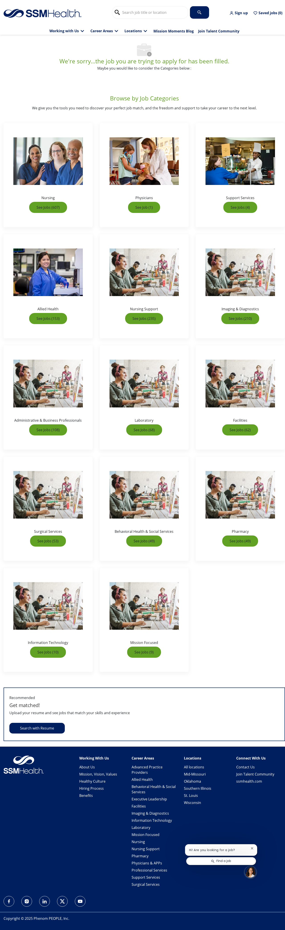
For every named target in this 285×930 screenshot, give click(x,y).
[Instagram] (26, 901)
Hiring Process (91, 788)
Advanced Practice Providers (147, 770)
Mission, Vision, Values (98, 774)
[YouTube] (80, 901)
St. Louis (191, 795)
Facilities (139, 806)
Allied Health (142, 779)
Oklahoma (192, 781)
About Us (87, 767)
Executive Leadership (149, 799)
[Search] (199, 12)
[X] (62, 901)
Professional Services (149, 870)
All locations (194, 767)
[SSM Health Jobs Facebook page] (9, 901)
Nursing (138, 841)
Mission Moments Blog (173, 31)
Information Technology (152, 820)
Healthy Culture (92, 781)
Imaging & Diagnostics (150, 813)
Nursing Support (146, 848)
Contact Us (245, 767)
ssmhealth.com (249, 781)
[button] (238, 13)
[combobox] (150, 12)
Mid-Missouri (195, 774)
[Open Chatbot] (250, 872)
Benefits (86, 795)
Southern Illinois (197, 788)
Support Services (146, 877)
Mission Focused (145, 834)
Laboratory (141, 827)
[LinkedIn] (44, 901)
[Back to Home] (42, 12)
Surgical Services (146, 884)
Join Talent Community (218, 31)
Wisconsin (192, 802)
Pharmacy (140, 856)
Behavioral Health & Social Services (154, 789)
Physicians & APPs (147, 863)
